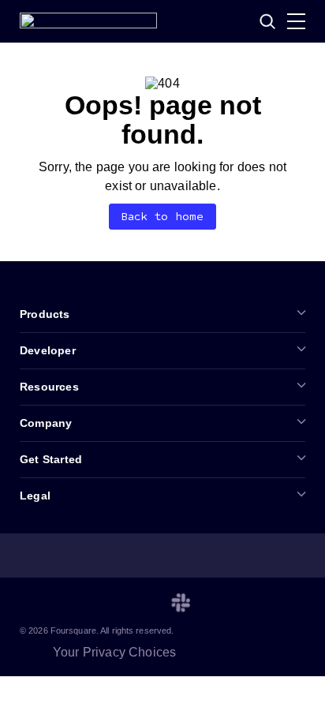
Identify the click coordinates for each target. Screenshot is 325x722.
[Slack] (180, 602)
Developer (48, 350)
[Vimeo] (142, 602)
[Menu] (296, 21)
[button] (267, 21)
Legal (35, 495)
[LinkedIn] (29, 602)
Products (45, 314)
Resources (49, 386)
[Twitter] (67, 602)
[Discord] (104, 602)
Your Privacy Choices (114, 652)
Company (46, 423)
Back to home (162, 216)
